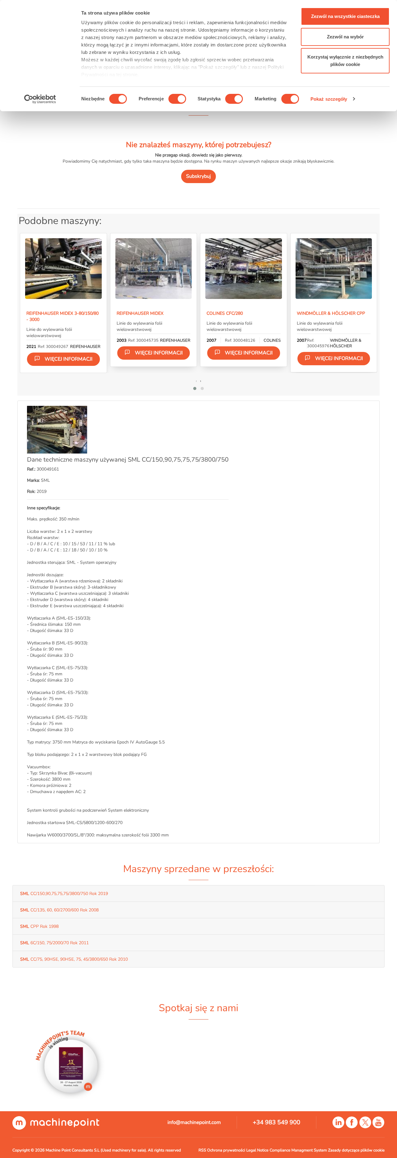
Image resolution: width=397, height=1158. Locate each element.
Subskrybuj (198, 176)
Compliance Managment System (298, 1150)
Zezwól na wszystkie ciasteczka (345, 16)
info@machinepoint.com (194, 1122)
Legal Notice (257, 1150)
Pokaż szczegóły (328, 99)
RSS (202, 1150)
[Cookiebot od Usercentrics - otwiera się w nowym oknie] (40, 99)
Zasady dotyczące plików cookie (356, 1150)
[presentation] (196, 381)
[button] (194, 388)
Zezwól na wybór (345, 36)
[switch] (177, 99)
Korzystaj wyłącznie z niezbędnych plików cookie (345, 60)
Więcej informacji (68, 359)
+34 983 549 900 (276, 1122)
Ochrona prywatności (226, 1150)
